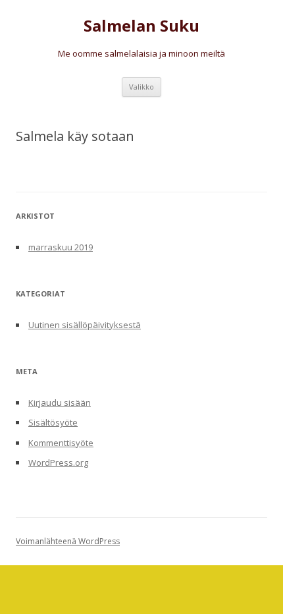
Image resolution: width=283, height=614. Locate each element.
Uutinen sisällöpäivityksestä (84, 325)
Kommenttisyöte (60, 443)
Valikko (141, 87)
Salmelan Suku (141, 26)
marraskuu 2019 (60, 247)
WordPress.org (58, 462)
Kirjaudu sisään (59, 402)
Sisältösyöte (53, 422)
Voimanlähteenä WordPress (68, 541)
